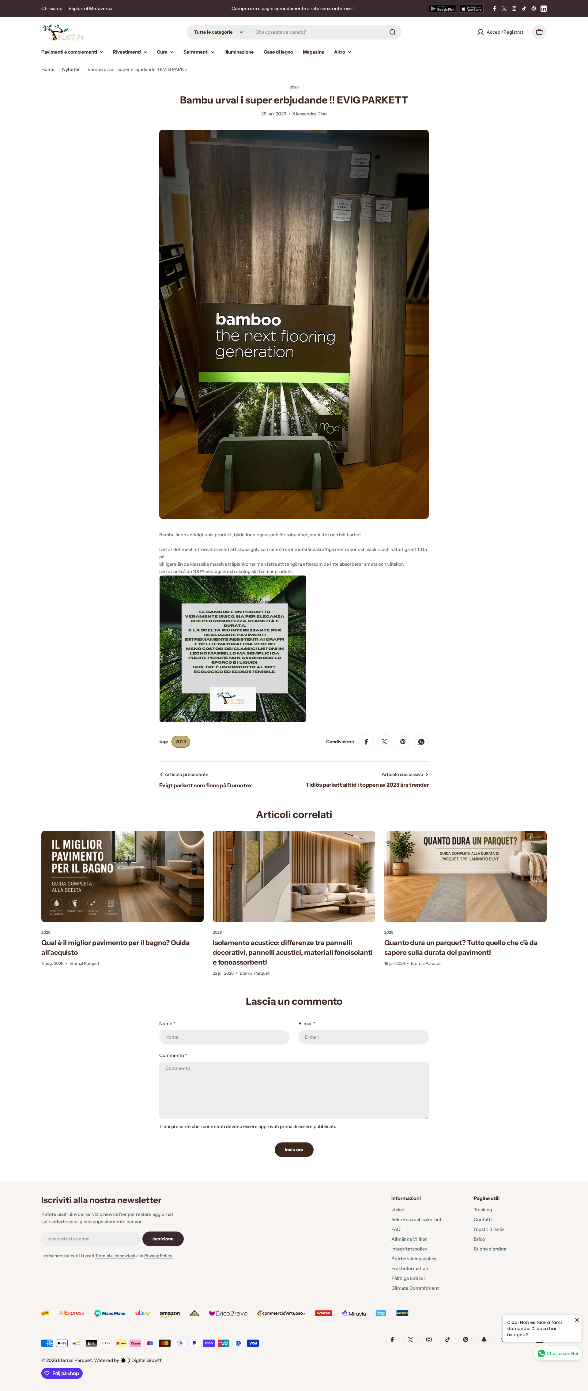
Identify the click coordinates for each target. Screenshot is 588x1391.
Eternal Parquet (75, 1360)
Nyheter (71, 69)
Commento (173, 1055)
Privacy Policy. (158, 1255)
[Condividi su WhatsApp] (421, 741)
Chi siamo (51, 8)
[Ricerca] (392, 32)
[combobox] (294, 32)
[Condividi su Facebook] (366, 741)
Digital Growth (147, 1360)
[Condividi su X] (384, 741)
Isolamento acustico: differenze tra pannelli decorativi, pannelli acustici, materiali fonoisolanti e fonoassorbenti (293, 952)
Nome (167, 1023)
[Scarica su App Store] (471, 8)
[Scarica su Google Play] (442, 8)
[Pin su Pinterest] (403, 741)
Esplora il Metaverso (90, 8)
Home (48, 69)
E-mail (307, 1023)
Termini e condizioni (115, 1255)
